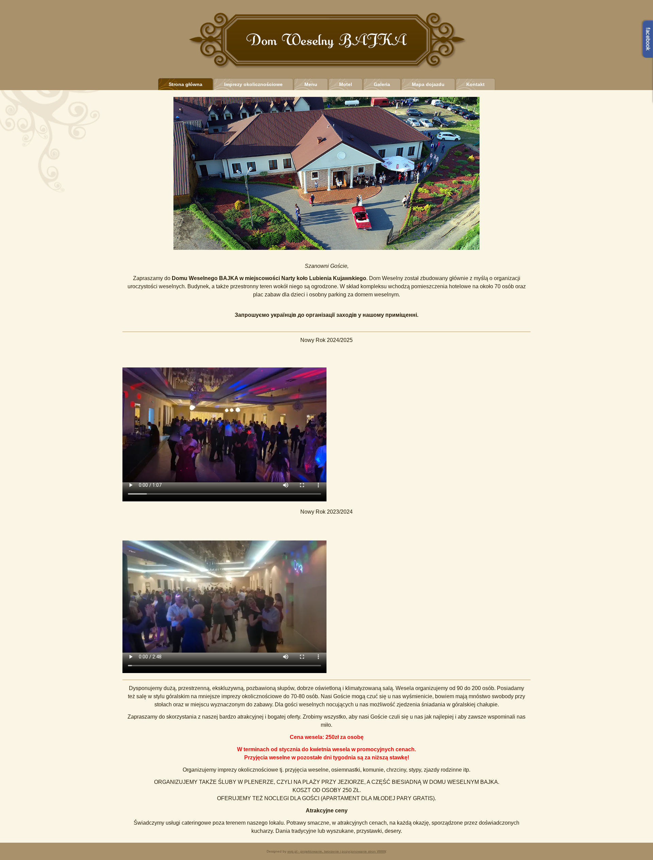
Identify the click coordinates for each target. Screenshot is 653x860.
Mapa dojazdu (428, 84)
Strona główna (185, 84)
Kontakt (475, 84)
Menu (310, 84)
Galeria (382, 84)
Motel (345, 84)
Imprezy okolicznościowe (253, 84)
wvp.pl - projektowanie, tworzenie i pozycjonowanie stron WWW (336, 851)
